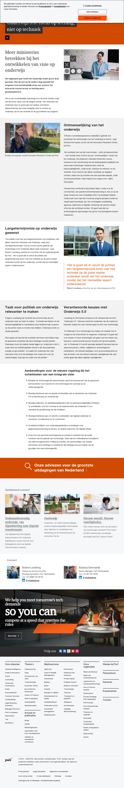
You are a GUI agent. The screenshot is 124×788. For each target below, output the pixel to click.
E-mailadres (32, 581)
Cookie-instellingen (93, 6)
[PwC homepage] (9, 761)
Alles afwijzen (92, 12)
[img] (7, 38)
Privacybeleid (45, 6)
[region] (62, 11)
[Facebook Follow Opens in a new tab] (64, 651)
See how (12, 636)
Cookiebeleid (60, 6)
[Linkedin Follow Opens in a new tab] (23, 580)
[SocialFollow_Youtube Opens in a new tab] (73, 651)
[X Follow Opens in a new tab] (68, 651)
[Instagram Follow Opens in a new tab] (77, 651)
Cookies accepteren (92, 18)
